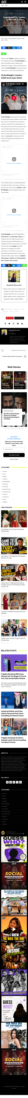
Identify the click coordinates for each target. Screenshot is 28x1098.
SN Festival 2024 (6, 489)
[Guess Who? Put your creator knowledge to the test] (14, 1009)
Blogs (6, 38)
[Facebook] (3, 46)
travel (4, 499)
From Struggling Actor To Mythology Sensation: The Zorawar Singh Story (12, 417)
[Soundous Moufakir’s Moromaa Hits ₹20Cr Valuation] (14, 601)
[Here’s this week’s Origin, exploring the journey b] (14, 1035)
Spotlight (5, 494)
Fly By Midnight (8, 309)
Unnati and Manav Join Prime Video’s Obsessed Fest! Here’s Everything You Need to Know (12, 713)
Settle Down (5, 311)
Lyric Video (21, 309)
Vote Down (20, 318)
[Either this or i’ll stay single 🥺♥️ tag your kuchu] (14, 929)
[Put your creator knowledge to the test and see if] (14, 849)
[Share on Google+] (13, 324)
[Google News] (19, 46)
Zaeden (16, 311)
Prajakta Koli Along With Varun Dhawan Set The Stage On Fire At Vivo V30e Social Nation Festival (13, 676)
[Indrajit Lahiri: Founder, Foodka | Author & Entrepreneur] (14, 627)
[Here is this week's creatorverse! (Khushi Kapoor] (14, 982)
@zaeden (9, 136)
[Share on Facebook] (5, 324)
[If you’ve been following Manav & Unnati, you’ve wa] (14, 902)
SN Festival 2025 (6, 491)
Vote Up (10, 318)
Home (2, 5)
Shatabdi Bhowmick (9, 25)
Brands (4, 476)
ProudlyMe (5, 486)
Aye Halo (5, 471)
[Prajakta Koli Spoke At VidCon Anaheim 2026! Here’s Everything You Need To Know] (14, 726)
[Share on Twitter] (9, 324)
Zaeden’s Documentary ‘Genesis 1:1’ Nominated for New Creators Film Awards (13, 258)
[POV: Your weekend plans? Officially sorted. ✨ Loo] (14, 876)
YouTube (11, 311)
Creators (7, 412)
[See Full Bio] (23, 299)
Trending (5, 502)
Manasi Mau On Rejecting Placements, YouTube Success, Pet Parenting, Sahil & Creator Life (13, 584)
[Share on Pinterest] (17, 324)
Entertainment (6, 481)
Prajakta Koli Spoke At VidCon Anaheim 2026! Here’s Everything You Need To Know (13, 740)
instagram (15, 309)
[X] (9, 46)
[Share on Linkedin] (22, 324)
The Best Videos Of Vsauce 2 (18, 350)
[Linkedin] (14, 46)
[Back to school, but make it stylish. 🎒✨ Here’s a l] (14, 956)
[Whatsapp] (3, 52)
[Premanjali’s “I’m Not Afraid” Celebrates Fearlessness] (14, 518)
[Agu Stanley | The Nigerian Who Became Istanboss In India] (14, 545)
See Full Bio (19, 299)
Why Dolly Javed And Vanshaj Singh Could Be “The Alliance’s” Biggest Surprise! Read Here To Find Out (13, 684)
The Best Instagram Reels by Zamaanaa (12, 356)
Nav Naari (5, 484)
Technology (6, 497)
